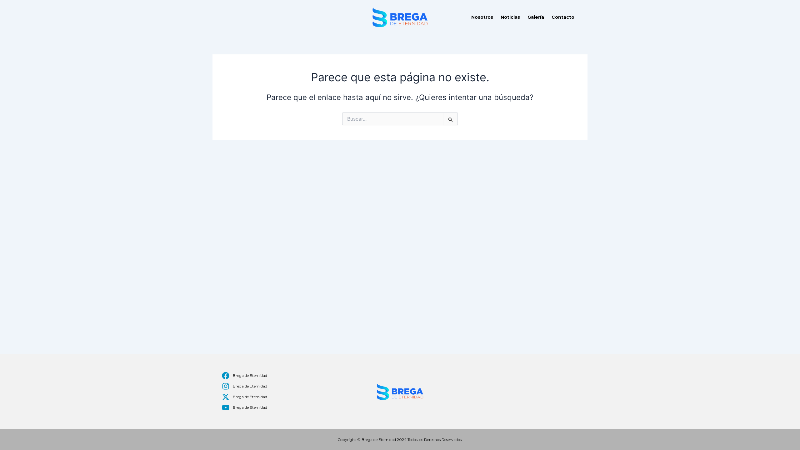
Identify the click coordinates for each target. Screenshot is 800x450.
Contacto (563, 17)
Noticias (510, 17)
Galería (536, 17)
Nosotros (482, 17)
